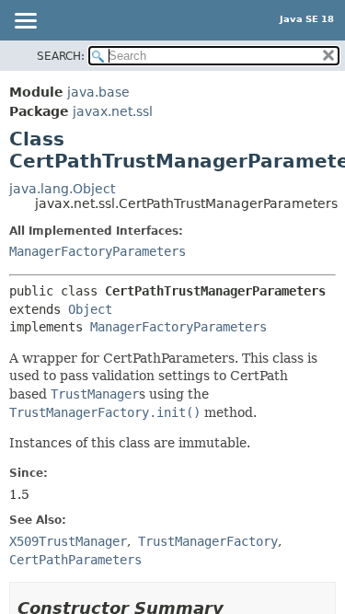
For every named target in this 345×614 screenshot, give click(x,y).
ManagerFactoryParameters (97, 251)
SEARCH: (61, 56)
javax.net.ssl (113, 111)
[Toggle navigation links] (24, 22)
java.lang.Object (62, 188)
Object (90, 309)
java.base (98, 92)
